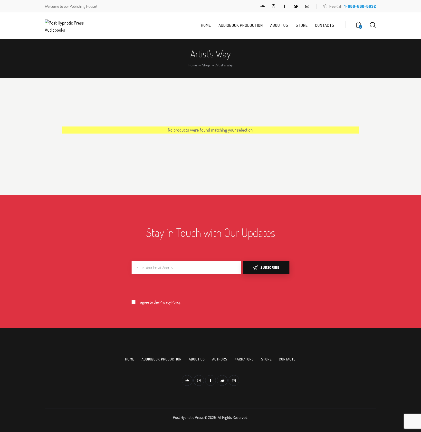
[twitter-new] (295, 6)
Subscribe (269, 267)
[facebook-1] (284, 6)
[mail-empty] (307, 6)
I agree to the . (160, 302)
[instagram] (273, 6)
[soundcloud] (262, 6)
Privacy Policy (170, 302)
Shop (206, 65)
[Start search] (372, 25)
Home (193, 65)
